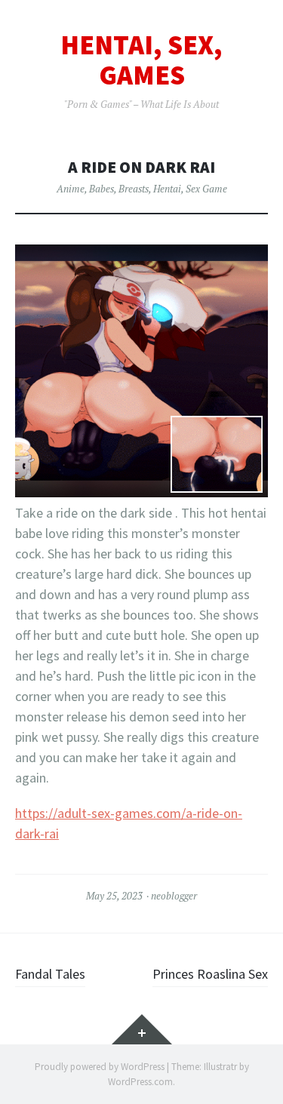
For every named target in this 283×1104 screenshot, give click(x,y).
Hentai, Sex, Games (141, 60)
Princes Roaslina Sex (210, 974)
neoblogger (174, 896)
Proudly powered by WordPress (100, 1066)
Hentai (167, 188)
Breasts (133, 188)
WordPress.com (140, 1081)
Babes (101, 188)
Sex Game (206, 188)
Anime (71, 188)
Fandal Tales (50, 974)
